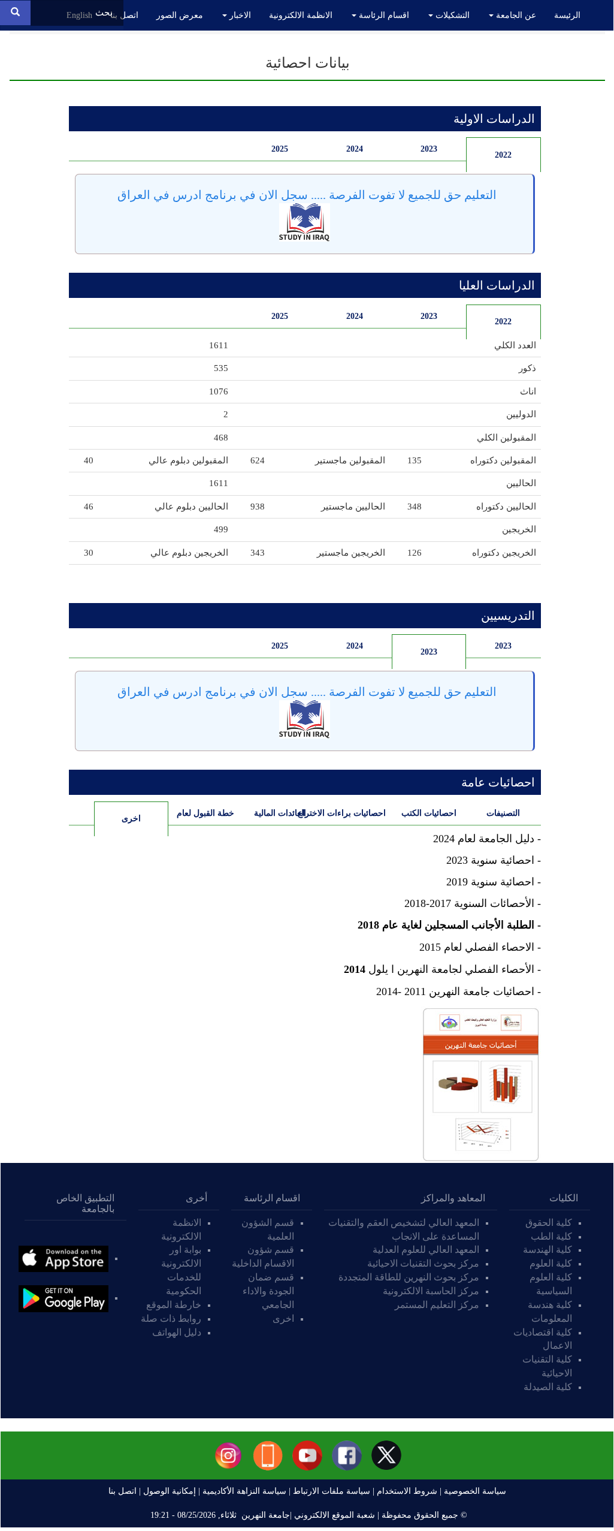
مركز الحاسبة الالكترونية (431, 1291)
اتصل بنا (124, 15)
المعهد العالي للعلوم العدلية (426, 1249)
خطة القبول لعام (205, 813)
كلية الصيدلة (548, 1387)
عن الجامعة (515, 15)
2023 (429, 148)
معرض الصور (179, 15)
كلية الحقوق (548, 1222)
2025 (279, 148)
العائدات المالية (280, 813)
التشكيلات (451, 15)
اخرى (117, 818)
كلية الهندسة (547, 1249)
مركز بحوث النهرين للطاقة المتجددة (408, 1277)
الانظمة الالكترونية (300, 15)
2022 (503, 154)
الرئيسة (567, 15)
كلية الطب (551, 1236)
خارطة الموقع (173, 1305)
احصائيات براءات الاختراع (351, 813)
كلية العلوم (551, 1263)
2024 (354, 148)
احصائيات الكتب (428, 813)
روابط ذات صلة (171, 1318)
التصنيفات (503, 813)
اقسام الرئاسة (382, 15)
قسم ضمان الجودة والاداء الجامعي (268, 1291)
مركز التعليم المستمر (437, 1305)
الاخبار (239, 15)
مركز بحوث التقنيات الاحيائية (423, 1263)
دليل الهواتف (176, 1332)
